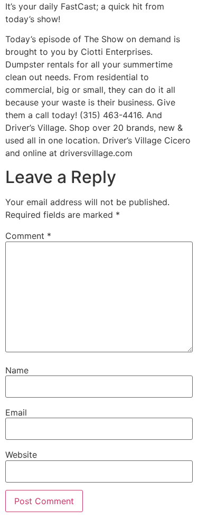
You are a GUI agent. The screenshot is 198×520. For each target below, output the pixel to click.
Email (16, 412)
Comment (28, 236)
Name (17, 370)
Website (21, 454)
